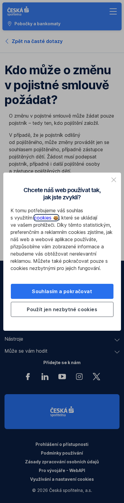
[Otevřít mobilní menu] (113, 11)
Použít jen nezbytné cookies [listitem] (62, 309)
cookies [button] (43, 218)
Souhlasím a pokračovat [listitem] (62, 291)
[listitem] (113, 179)
